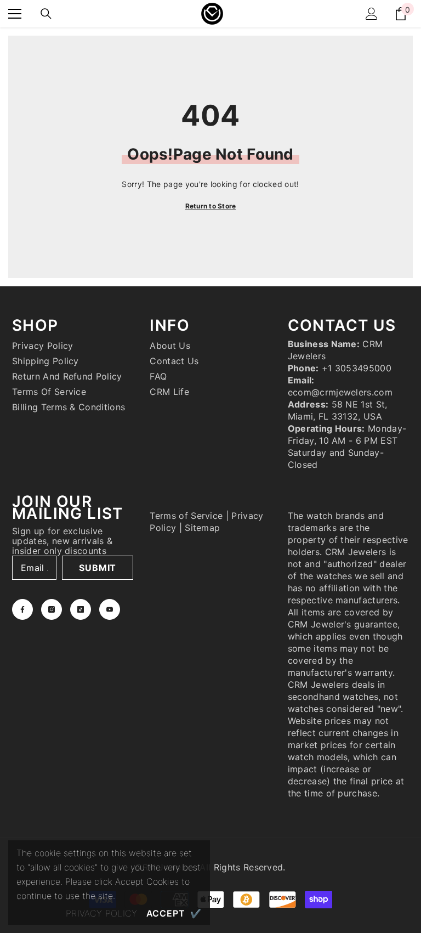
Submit (97, 567)
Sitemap (202, 527)
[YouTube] (109, 609)
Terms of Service (186, 515)
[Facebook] (22, 609)
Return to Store (210, 206)
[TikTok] (80, 609)
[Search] (46, 13)
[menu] (14, 13)
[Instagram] (51, 609)
